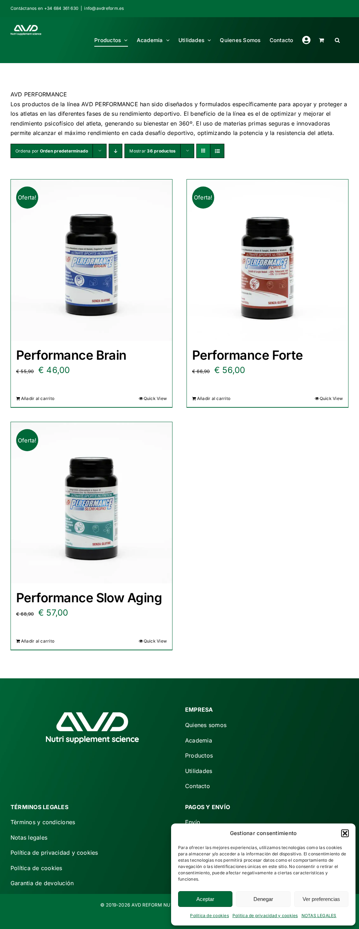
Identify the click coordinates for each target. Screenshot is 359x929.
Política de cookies (209, 915)
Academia (198, 740)
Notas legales (29, 837)
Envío (192, 822)
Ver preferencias (321, 899)
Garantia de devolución (42, 883)
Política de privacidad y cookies (265, 915)
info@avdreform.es (104, 8)
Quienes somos (205, 724)
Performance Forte (247, 355)
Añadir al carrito (37, 398)
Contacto (197, 785)
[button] (344, 833)
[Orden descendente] (115, 151)
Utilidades (198, 770)
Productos (199, 755)
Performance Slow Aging (89, 597)
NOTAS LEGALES (319, 915)
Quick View (155, 398)
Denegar (263, 899)
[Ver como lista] (217, 151)
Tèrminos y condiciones (43, 822)
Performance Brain (71, 355)
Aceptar (205, 899)
